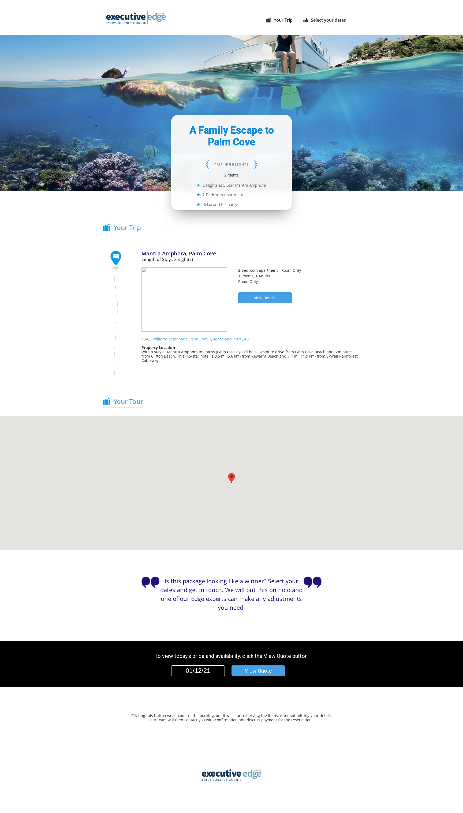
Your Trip (283, 20)
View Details (265, 297)
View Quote (258, 671)
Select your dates (328, 20)
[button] (231, 478)
